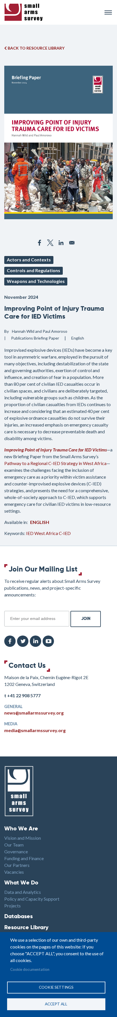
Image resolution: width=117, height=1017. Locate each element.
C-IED (65, 533)
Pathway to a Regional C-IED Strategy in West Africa (55, 463)
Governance (16, 851)
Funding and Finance (24, 858)
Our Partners (17, 865)
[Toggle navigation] (108, 12)
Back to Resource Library (35, 48)
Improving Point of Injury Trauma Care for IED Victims (55, 449)
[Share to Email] (72, 242)
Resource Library (26, 928)
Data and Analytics (22, 892)
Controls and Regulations (33, 270)
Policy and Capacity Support (31, 898)
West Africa (46, 533)
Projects (12, 905)
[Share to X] (50, 242)
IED (30, 533)
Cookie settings (56, 987)
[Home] (52, 12)
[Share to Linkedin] (61, 242)
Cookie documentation (29, 969)
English (39, 522)
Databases (18, 917)
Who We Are (21, 829)
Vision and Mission (22, 838)
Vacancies (14, 872)
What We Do (21, 883)
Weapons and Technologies (36, 281)
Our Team (14, 844)
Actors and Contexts (29, 259)
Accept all (56, 1004)
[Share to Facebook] (39, 242)
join (7, 607)
